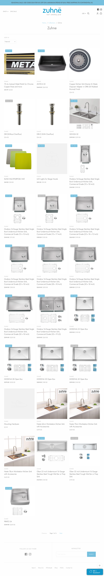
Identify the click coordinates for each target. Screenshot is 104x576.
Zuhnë (39, 81)
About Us (40, 568)
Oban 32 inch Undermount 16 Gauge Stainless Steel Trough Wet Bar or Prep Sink (83, 474)
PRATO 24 (8, 521)
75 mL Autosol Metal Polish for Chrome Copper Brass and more (18, 85)
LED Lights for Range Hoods (47, 179)
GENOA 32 (73, 134)
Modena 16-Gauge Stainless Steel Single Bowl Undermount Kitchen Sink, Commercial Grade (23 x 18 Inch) (19, 282)
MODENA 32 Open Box (78, 379)
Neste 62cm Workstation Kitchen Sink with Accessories (50, 425)
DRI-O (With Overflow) (45, 134)
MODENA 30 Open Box (46, 379)
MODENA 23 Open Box (78, 329)
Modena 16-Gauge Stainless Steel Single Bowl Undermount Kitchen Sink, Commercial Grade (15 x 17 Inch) (52, 231)
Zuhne (6, 81)
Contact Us (69, 568)
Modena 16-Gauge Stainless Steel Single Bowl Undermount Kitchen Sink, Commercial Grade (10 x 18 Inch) (84, 181)
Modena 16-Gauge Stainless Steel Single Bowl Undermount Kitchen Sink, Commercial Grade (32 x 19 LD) (52, 332)
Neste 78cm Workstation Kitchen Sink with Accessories (18, 472)
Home (44, 23)
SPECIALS (13, 11)
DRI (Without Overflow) (13, 134)
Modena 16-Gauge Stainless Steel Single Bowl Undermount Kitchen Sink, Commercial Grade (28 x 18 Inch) (52, 282)
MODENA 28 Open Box (13, 379)
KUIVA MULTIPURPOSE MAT (14, 179)
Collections (51, 23)
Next (61, 533)
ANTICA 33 (41, 84)
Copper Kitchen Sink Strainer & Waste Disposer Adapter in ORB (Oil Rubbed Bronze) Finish (83, 86)
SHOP (5, 11)
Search (34, 568)
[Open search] (88, 13)
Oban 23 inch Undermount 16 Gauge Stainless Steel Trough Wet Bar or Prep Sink (51, 474)
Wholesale (49, 568)
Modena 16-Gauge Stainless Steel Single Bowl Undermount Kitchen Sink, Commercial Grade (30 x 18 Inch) (84, 282)
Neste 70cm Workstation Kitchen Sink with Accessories (83, 425)
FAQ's (62, 568)
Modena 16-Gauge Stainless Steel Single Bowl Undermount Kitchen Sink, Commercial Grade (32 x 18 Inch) (19, 332)
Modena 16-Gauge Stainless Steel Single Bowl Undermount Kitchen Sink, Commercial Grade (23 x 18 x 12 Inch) (84, 231)
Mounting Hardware (11, 424)
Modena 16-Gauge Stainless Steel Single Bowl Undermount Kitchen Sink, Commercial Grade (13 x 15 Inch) (19, 231)
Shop (56, 568)
